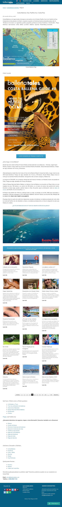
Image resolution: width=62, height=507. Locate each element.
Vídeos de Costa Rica (13, 468)
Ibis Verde (5, 347)
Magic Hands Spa (7, 291)
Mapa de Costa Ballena (14, 432)
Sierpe (9, 456)
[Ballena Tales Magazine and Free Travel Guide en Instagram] (7, 490)
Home (4, 8)
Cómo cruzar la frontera (28, 377)
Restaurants (11, 411)
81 (51, 394)
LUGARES (36, 1)
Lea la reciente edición (28, 486)
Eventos (10, 465)
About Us (25, 487)
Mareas (10, 423)
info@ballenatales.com (47, 495)
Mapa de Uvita (11, 436)
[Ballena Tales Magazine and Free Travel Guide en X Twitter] (12, 490)
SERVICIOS (44, 1)
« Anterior (18, 394)
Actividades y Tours (13, 404)
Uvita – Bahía (11, 452)
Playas (5, 417)
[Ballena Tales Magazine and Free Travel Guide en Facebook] (5, 490)
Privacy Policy (26, 490)
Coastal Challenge (47, 347)
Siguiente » (56, 394)
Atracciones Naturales (13, 408)
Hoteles (10, 413)
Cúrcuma (5, 377)
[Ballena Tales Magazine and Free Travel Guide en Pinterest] (15, 490)
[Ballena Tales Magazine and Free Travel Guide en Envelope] (5, 492)
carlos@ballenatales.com (12, 477)
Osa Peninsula (11, 458)
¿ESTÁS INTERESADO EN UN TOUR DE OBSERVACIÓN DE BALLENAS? (31, 206)
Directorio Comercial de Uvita (15, 429)
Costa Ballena (11, 449)
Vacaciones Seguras (27, 267)
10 (45, 394)
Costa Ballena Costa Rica (13, 8)
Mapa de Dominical (13, 434)
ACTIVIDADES (20, 3)
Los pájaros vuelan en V (48, 267)
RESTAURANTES (54, 1)
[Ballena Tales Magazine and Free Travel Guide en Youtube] (10, 490)
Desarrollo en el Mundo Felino (30, 291)
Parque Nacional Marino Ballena (16, 409)
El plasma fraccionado (9, 319)
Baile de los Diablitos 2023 (49, 377)
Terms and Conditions (28, 489)
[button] (32, 3)
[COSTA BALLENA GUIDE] (32, 150)
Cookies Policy (26, 492)
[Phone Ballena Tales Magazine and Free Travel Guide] (7, 492)
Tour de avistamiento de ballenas (16, 406)
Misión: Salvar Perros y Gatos (50, 291)
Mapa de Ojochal (12, 438)
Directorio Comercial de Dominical (16, 427)
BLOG (28, 3)
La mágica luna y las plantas (49, 319)
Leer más (5, 275)
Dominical (10, 450)
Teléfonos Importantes (14, 430)
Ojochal (10, 454)
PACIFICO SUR (27, 1)
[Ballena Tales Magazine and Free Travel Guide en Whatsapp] (10, 492)
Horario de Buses (12, 425)
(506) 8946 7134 (13, 479)
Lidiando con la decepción (10, 267)
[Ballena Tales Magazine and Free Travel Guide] (8, 2)
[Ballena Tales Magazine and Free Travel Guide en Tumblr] (18, 490)
